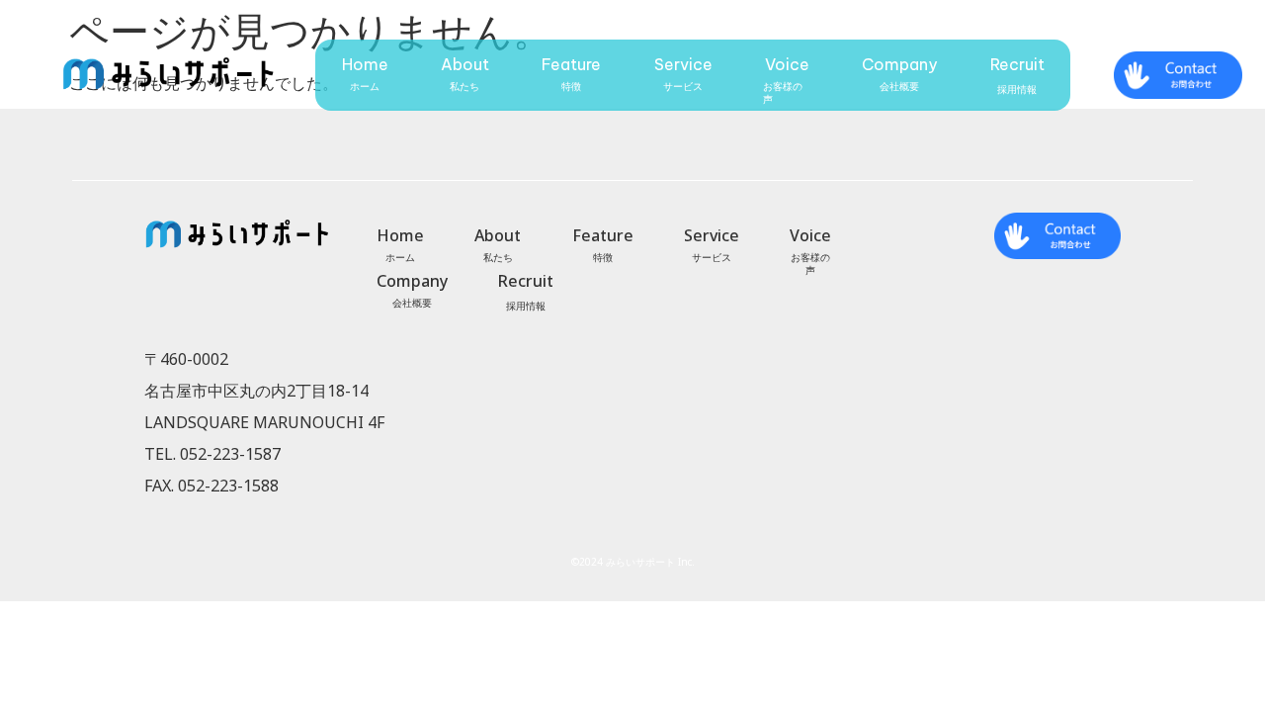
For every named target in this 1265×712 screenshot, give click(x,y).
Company (899, 64)
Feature (571, 64)
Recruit (1017, 64)
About (465, 64)
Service (683, 64)
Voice (787, 64)
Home (365, 64)
